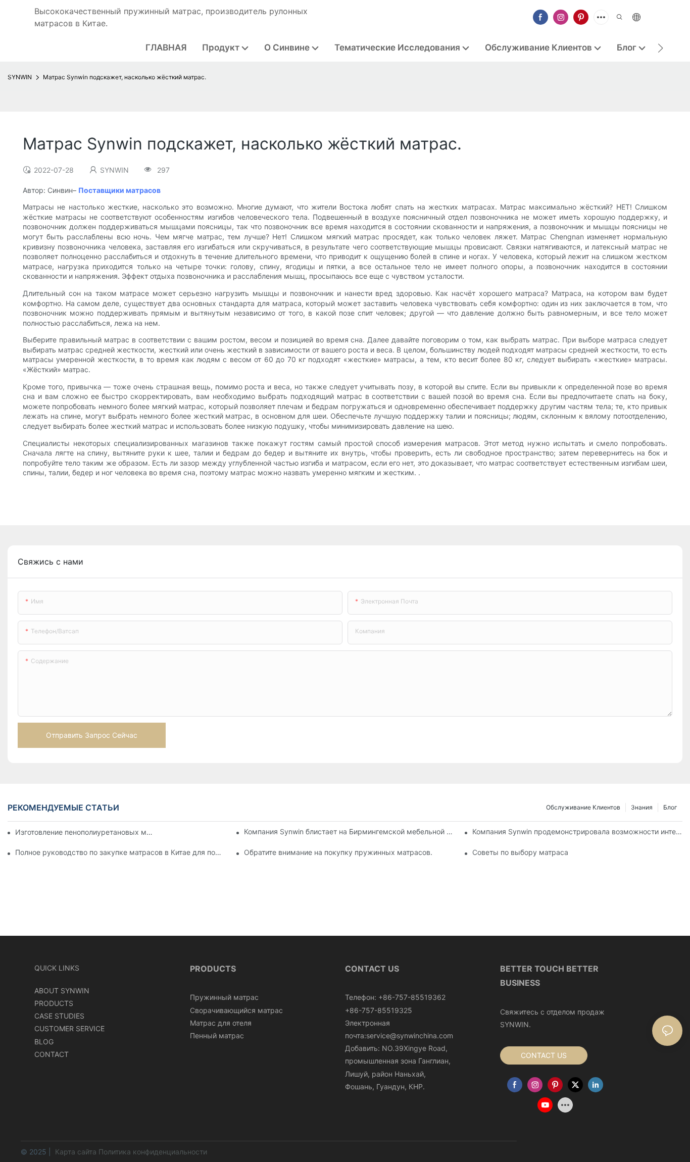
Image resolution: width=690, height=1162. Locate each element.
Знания (642, 807)
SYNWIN (20, 77)
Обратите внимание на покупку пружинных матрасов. (338, 852)
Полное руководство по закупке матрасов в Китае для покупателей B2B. (120, 852)
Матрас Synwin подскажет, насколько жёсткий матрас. (124, 77)
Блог (670, 807)
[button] (660, 48)
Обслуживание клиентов (583, 807)
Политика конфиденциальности (152, 1151)
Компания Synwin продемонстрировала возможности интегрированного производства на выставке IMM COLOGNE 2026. (577, 831)
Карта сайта (75, 1151)
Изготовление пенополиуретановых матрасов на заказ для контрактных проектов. (85, 832)
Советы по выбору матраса (520, 852)
